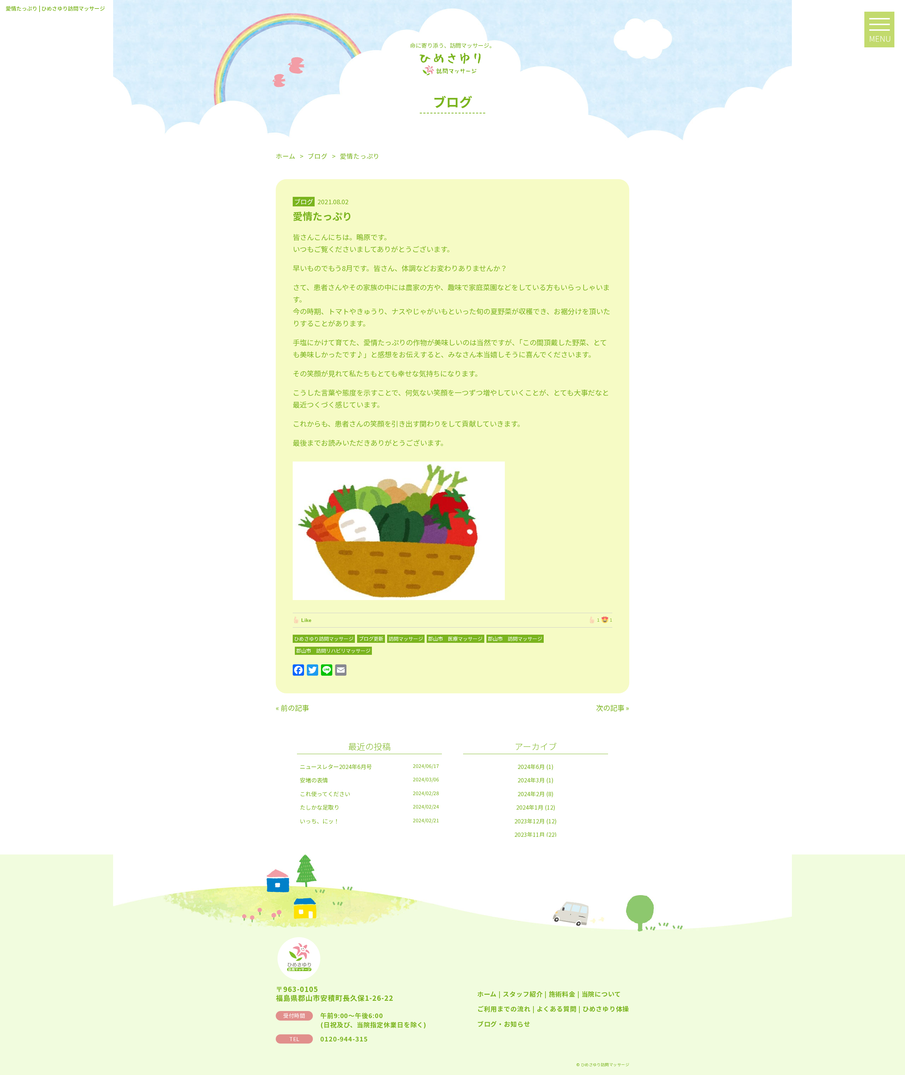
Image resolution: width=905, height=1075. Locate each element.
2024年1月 (529, 807)
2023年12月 (529, 821)
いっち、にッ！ (319, 821)
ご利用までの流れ (504, 1008)
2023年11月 (529, 834)
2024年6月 (531, 766)
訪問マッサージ (406, 638)
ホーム (487, 993)
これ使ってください (325, 794)
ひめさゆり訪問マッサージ (324, 638)
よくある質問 (557, 1008)
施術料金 (562, 993)
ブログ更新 (371, 638)
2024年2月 (531, 793)
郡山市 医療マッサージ (455, 638)
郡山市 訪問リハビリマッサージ (333, 650)
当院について (601, 993)
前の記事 (295, 708)
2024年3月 (531, 780)
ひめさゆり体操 (606, 1008)
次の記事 (610, 708)
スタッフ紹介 (523, 993)
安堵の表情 (314, 780)
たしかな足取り (319, 807)
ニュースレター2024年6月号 (336, 766)
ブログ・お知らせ (504, 1023)
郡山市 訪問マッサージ (515, 638)
